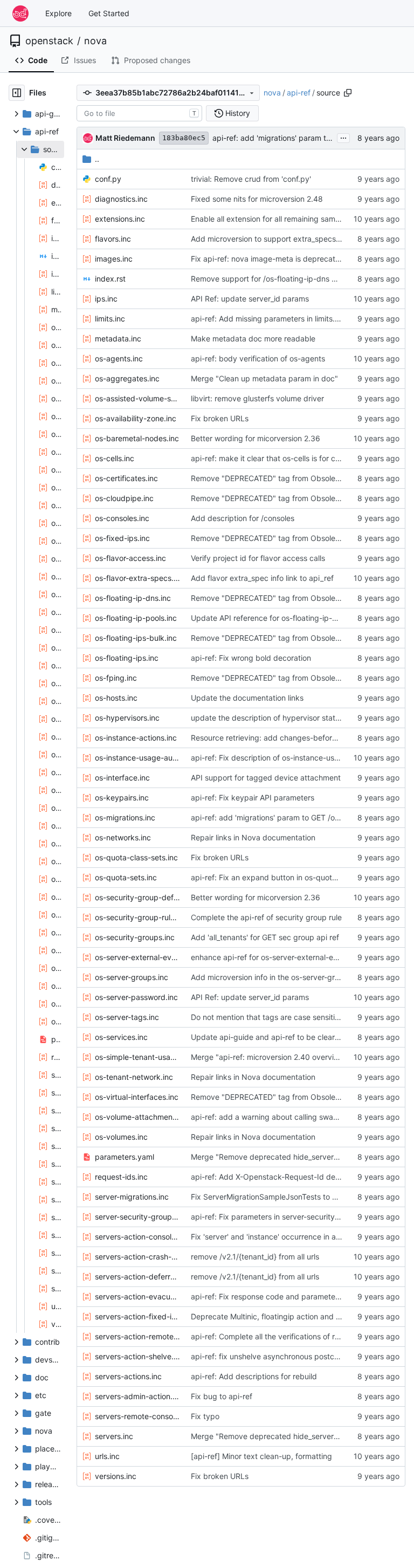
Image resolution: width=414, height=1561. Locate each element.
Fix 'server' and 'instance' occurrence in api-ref (273, 1236)
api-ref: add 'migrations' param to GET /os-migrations (306, 137)
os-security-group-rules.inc (137, 917)
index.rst (110, 278)
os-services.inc (121, 1037)
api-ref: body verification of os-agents (258, 358)
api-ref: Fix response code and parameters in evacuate (288, 1296)
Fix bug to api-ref (221, 1396)
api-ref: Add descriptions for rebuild (254, 1376)
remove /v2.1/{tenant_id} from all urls (255, 1256)
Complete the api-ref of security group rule (266, 917)
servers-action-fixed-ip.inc (137, 1316)
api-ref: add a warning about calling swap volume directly (292, 1116)
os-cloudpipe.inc (124, 498)
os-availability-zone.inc (135, 418)
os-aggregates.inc (127, 378)
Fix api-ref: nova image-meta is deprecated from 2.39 (286, 258)
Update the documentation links (247, 697)
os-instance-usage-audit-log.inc (137, 757)
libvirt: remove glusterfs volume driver (257, 398)
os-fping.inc (116, 677)
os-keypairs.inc (122, 797)
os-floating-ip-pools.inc (136, 617)
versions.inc (115, 1476)
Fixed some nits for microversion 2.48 (257, 198)
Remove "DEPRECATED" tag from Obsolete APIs (275, 478)
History (237, 113)
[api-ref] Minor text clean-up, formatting (261, 1456)
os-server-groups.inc (131, 977)
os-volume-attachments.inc (137, 1116)
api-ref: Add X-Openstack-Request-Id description (278, 1176)
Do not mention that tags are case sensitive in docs (281, 1017)
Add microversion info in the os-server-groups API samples (294, 977)
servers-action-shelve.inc (137, 1356)
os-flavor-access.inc (130, 558)
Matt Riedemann (125, 137)
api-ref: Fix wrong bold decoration (251, 657)
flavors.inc (113, 238)
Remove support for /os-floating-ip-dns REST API (277, 278)
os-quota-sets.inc (126, 877)
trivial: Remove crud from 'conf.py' (251, 178)
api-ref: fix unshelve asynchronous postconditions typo (287, 1356)
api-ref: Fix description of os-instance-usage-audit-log (287, 757)
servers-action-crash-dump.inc (137, 1256)
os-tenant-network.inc (134, 1076)
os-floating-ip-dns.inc (133, 598)
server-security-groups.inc (137, 1216)
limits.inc (110, 318)
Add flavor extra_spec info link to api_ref (262, 578)
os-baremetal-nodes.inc (137, 438)
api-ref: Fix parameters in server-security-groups (277, 1216)
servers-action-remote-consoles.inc (137, 1336)
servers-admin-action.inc (137, 1396)
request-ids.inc (121, 1176)
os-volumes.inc (121, 1136)
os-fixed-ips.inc (122, 538)
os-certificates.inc (126, 478)
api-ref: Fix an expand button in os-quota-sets (272, 877)
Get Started (108, 13)
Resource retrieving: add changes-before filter (272, 737)
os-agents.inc (119, 358)
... (343, 136)
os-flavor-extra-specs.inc (137, 578)
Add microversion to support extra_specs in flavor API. (286, 238)
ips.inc (106, 298)
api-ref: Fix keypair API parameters (252, 797)
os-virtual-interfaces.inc (136, 1096)
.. (97, 158)
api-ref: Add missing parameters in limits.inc (268, 318)
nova (95, 41)
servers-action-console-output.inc (137, 1236)
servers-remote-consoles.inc (137, 1416)
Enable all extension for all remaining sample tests (278, 218)
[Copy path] (347, 93)
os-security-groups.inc (135, 937)
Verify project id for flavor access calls (258, 558)
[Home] (20, 13)
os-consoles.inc (122, 518)
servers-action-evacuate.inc (137, 1296)
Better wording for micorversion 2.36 (255, 438)
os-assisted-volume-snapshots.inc (137, 398)
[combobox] (139, 113)
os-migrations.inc (125, 817)
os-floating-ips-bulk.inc (136, 637)
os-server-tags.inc (127, 1017)
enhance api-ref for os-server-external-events (272, 957)
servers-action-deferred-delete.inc (137, 1276)
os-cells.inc (114, 458)
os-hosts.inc (116, 697)
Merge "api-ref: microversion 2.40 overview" (269, 1057)
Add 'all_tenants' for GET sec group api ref (265, 937)
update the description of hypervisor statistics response (289, 717)
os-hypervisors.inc (127, 717)
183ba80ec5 (183, 138)
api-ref (298, 92)
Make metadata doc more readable (253, 338)
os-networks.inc (123, 837)
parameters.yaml (124, 1156)
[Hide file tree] (17, 93)
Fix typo (205, 1416)
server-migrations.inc (132, 1196)
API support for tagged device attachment (266, 777)
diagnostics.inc (121, 198)
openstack (49, 41)
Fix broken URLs (220, 418)
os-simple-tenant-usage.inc (137, 1057)
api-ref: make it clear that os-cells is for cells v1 (274, 458)
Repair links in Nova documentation (253, 837)
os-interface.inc (122, 777)
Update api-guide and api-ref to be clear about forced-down (298, 1037)
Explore (58, 13)
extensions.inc (120, 218)
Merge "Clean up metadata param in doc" (264, 378)
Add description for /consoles (242, 518)
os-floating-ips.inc (126, 657)
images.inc (114, 258)
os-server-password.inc (136, 997)
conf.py (108, 178)
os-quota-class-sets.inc (136, 857)
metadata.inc (118, 338)
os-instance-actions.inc (136, 737)
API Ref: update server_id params (250, 298)
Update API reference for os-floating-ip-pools (271, 617)
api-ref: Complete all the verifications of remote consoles (290, 1336)
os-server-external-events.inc (137, 957)
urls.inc (107, 1456)
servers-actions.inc (128, 1376)
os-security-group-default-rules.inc (137, 897)
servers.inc (114, 1436)
